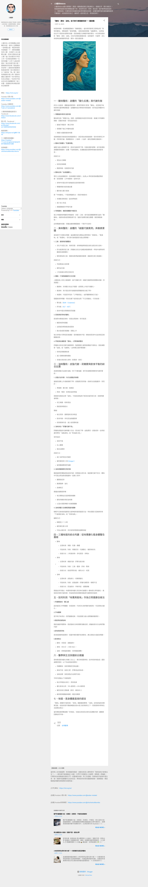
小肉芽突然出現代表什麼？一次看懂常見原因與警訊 (70, 851)
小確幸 (11, 17)
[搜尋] (118, 4)
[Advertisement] (114, 40)
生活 (59, 722)
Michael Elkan (88, 875)
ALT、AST (66, 307)
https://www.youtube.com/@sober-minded (82, 795)
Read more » (100, 827)
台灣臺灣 (65, 725)
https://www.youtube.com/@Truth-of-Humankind (11, 107)
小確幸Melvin (60, 4)
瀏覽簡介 (11, 29)
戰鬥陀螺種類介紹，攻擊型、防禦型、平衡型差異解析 (70, 814)
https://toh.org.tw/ (65, 788)
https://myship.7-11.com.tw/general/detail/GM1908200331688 (10, 142)
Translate (16, 210)
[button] (104, 21)
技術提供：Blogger (86, 872)
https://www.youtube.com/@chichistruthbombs (84, 802)
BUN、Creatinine (68, 303)
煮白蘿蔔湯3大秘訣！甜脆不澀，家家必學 (66, 832)
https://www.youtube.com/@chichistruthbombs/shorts (11, 150)
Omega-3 (71, 461)
